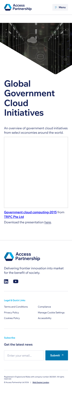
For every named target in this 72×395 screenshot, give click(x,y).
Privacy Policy (11, 312)
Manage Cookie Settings (51, 312)
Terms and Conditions (16, 306)
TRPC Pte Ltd (14, 217)
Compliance (44, 306)
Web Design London (40, 382)
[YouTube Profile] (15, 281)
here (47, 222)
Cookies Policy (12, 318)
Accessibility (44, 318)
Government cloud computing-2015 (30, 212)
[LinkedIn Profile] (6, 281)
